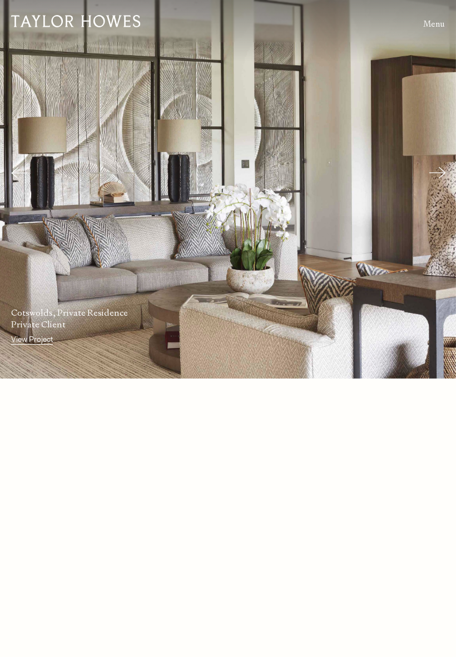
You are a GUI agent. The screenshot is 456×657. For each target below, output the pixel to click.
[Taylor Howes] (119, 21)
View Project (32, 339)
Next (434, 172)
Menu (434, 23)
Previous (16, 172)
